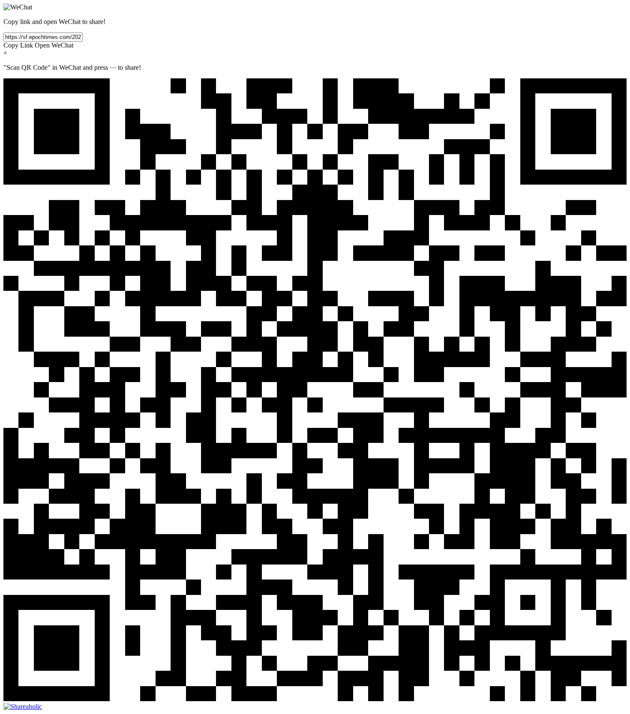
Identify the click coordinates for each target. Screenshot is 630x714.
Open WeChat (54, 45)
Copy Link (18, 45)
